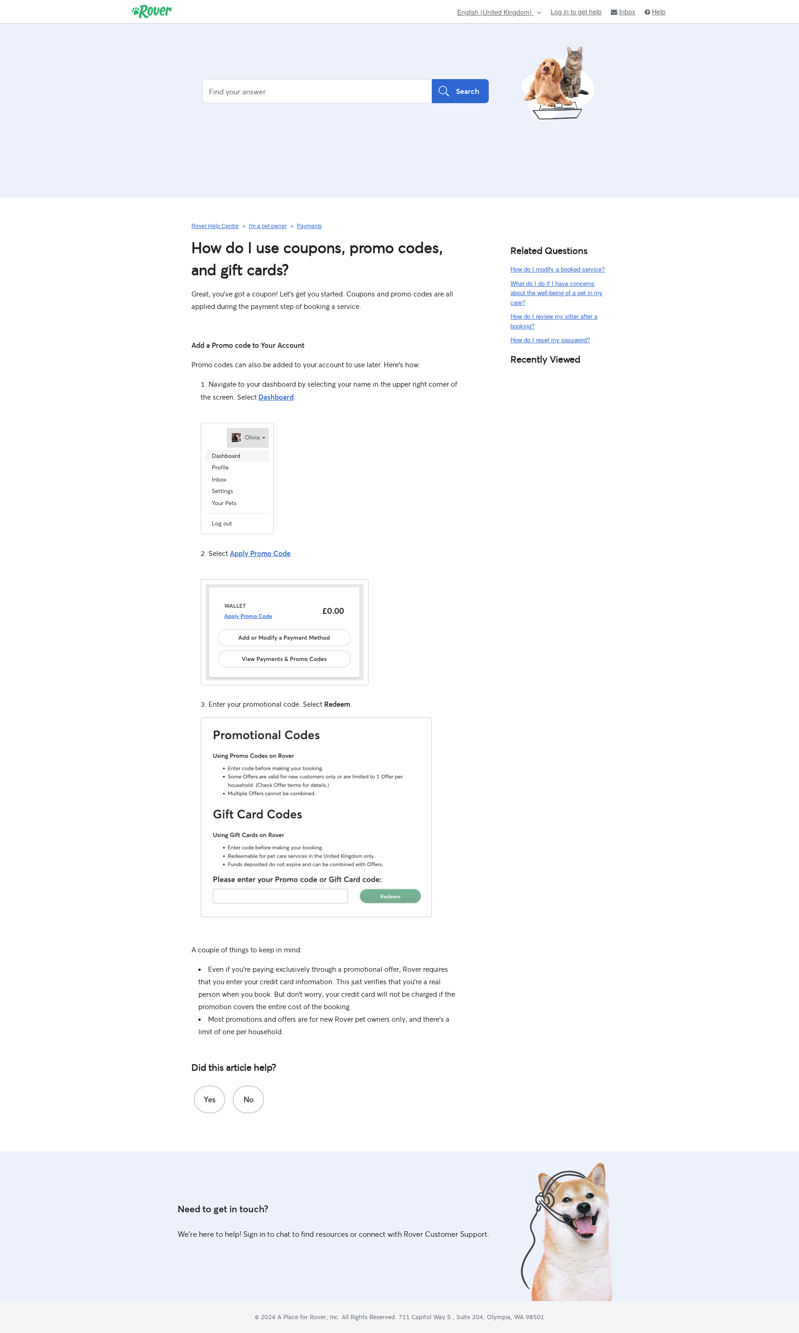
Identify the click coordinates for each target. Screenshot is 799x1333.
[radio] (209, 1099)
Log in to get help (576, 11)
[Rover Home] (152, 11)
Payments (309, 225)
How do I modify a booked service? (557, 269)
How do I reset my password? (550, 339)
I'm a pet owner (268, 225)
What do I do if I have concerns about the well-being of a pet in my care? (556, 293)
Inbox (627, 11)
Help (658, 11)
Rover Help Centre (215, 225)
